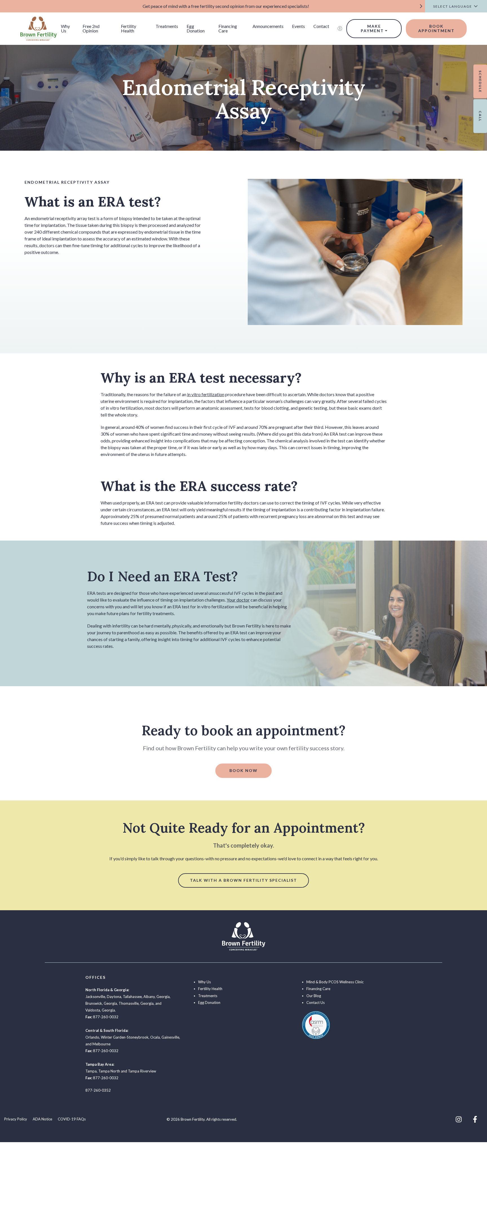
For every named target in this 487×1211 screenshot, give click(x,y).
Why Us (65, 28)
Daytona (114, 996)
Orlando (92, 1037)
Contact (321, 26)
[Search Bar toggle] (340, 28)
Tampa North (109, 1071)
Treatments (167, 26)
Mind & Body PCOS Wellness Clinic (335, 982)
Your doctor (238, 599)
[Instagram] (459, 1119)
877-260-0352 (98, 1090)
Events (298, 26)
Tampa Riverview (142, 1071)
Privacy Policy (15, 1119)
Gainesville (170, 1037)
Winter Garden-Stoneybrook (125, 1037)
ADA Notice (42, 1119)
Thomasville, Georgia (136, 1003)
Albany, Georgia (156, 996)
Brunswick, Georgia (101, 1003)
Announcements (268, 26)
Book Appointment (436, 28)
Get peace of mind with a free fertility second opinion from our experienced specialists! (226, 6)
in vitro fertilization (205, 394)
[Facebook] (475, 1119)
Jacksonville (95, 996)
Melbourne (101, 1044)
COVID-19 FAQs (72, 1119)
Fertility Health (128, 28)
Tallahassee (132, 996)
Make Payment (372, 28)
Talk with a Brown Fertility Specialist (243, 880)
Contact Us (315, 1002)
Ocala (155, 1037)
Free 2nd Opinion (91, 28)
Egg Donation (196, 28)
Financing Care (227, 28)
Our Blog (313, 995)
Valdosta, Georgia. (100, 1010)
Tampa (91, 1071)
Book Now (243, 770)
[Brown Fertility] (38, 27)
